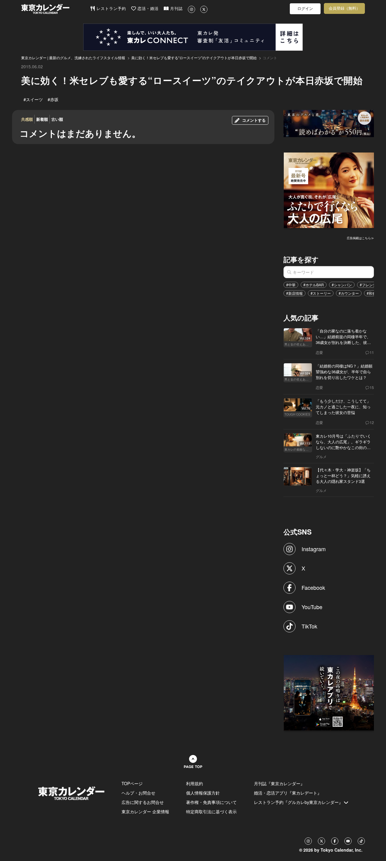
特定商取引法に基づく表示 (211, 811)
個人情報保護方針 (203, 793)
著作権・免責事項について (211, 802)
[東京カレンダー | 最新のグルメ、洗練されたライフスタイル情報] (55, 9)
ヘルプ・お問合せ (138, 793)
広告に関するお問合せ (143, 802)
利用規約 (194, 783)
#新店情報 (294, 293)
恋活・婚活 (147, 8)
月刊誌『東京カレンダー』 (279, 783)
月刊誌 (176, 8)
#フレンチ (368, 284)
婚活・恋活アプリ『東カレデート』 (287, 793)
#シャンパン (342, 284)
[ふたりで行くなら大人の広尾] (329, 189)
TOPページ (132, 783)
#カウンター (349, 293)
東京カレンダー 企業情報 (145, 811)
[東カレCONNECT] (193, 37)
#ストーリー (321, 293)
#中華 (291, 284)
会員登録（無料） (344, 8)
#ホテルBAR (313, 284)
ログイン (305, 8)
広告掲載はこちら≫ (360, 238)
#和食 (371, 293)
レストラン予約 (110, 8)
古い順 (57, 119)
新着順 (42, 119)
